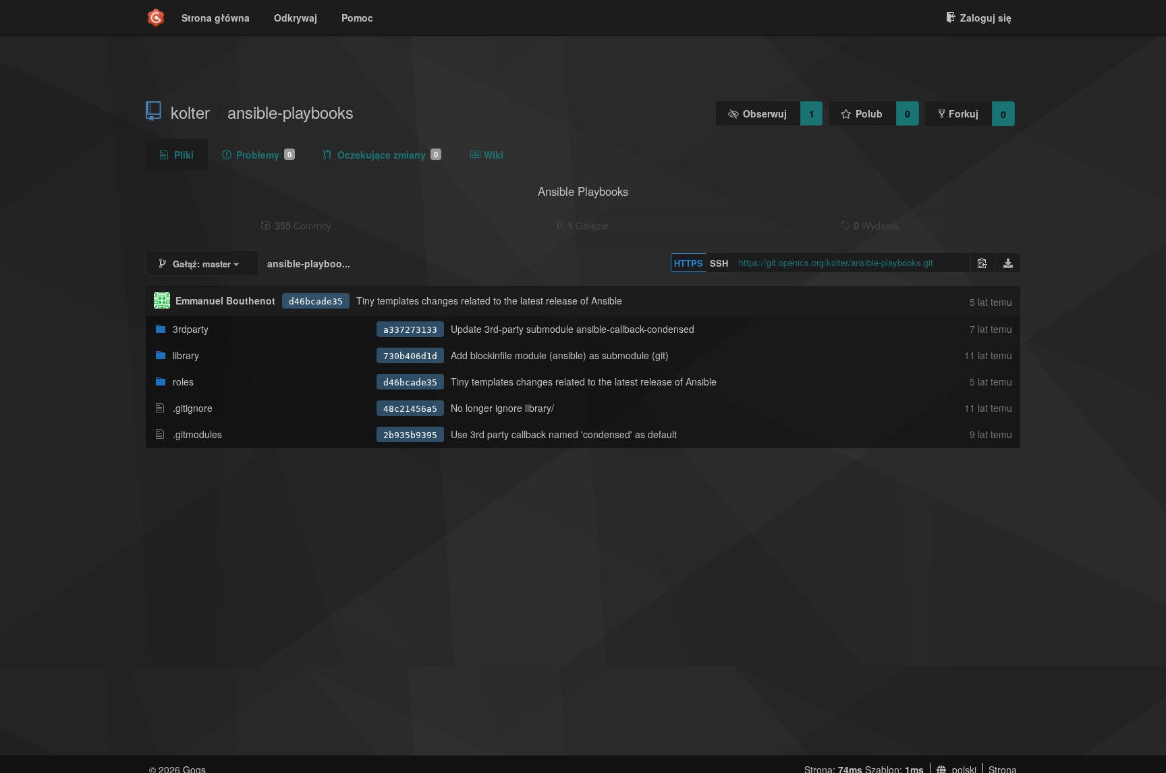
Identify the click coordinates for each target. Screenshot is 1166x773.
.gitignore (193, 408)
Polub (869, 113)
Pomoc (357, 17)
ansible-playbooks (290, 112)
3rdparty (191, 329)
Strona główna (216, 17)
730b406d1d (410, 356)
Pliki (184, 154)
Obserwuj (765, 113)
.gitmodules (197, 434)
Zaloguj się (985, 17)
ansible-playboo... (308, 263)
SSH (719, 263)
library (186, 355)
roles (183, 381)
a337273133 (410, 330)
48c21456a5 (410, 409)
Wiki (493, 154)
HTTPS (688, 263)
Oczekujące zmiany (387, 154)
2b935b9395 (410, 435)
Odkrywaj (295, 17)
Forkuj (963, 113)
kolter (190, 112)
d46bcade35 (316, 301)
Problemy (264, 154)
